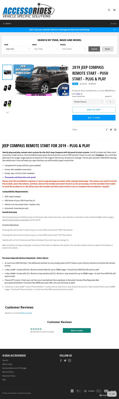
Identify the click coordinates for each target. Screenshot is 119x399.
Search (5, 360)
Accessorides (12, 393)
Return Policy (8, 372)
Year (6, 45)
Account (114, 23)
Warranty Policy (8, 376)
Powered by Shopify (24, 393)
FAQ (4, 379)
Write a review (26, 313)
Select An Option (78, 96)
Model (63, 45)
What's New (7, 364)
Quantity (108, 96)
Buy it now (94, 118)
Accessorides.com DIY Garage (14, 368)
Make (34, 45)
